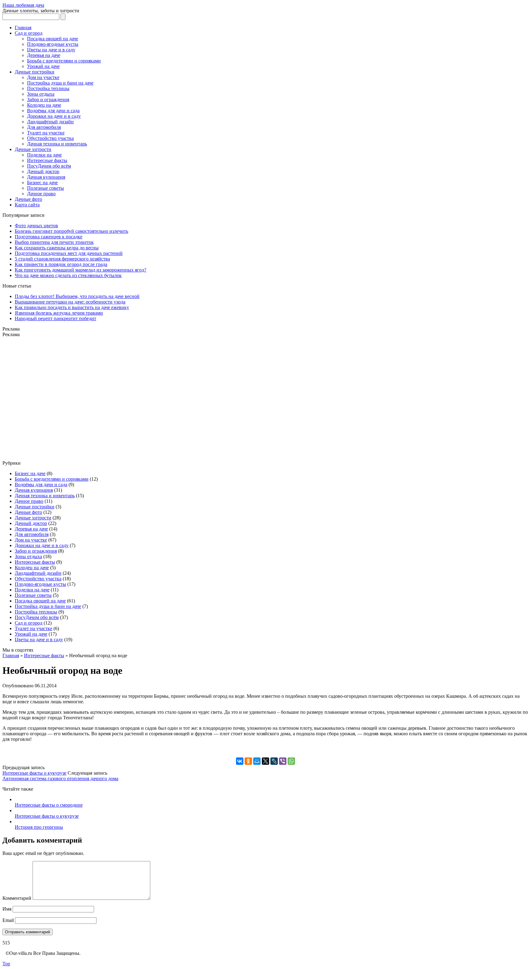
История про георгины (39, 827)
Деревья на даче (43, 55)
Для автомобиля (44, 127)
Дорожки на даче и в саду (54, 116)
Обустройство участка (50, 138)
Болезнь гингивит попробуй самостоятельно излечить (71, 231)
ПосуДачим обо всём (49, 166)
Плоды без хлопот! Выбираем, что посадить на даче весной (77, 296)
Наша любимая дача (23, 5)
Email (8, 920)
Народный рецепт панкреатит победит (55, 318)
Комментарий (16, 898)
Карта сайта (27, 204)
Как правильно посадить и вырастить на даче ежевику (72, 307)
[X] (265, 761)
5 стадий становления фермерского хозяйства (62, 258)
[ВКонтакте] (239, 761)
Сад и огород (28, 33)
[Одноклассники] (248, 761)
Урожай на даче (43, 66)
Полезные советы (45, 188)
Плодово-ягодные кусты (52, 44)
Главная (23, 27)
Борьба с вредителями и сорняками (64, 60)
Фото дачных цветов (36, 225)
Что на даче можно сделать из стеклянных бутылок (68, 275)
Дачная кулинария (46, 177)
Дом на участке (43, 77)
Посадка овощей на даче (52, 38)
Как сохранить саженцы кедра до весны (57, 247)
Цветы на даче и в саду (51, 49)
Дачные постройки (34, 71)
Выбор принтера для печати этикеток (54, 242)
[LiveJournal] (274, 761)
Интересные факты (47, 160)
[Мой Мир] (257, 761)
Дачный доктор (43, 171)
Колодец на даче (44, 105)
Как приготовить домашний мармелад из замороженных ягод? (80, 269)
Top (6, 963)
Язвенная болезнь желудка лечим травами (59, 313)
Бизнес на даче (42, 182)
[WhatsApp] (291, 761)
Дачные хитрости (33, 149)
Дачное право (41, 193)
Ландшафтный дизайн (50, 121)
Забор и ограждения (48, 99)
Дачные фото (28, 199)
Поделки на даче (44, 154)
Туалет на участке (46, 132)
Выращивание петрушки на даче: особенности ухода (70, 301)
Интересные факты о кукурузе (34, 773)
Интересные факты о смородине (49, 805)
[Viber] (282, 761)
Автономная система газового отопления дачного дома (60, 778)
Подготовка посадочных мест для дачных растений (69, 253)
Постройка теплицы (48, 88)
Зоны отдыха (40, 94)
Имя (6, 908)
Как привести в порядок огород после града (61, 264)
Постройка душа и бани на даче (60, 82)
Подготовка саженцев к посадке (48, 236)
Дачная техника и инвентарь (57, 143)
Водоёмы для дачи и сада (53, 110)
